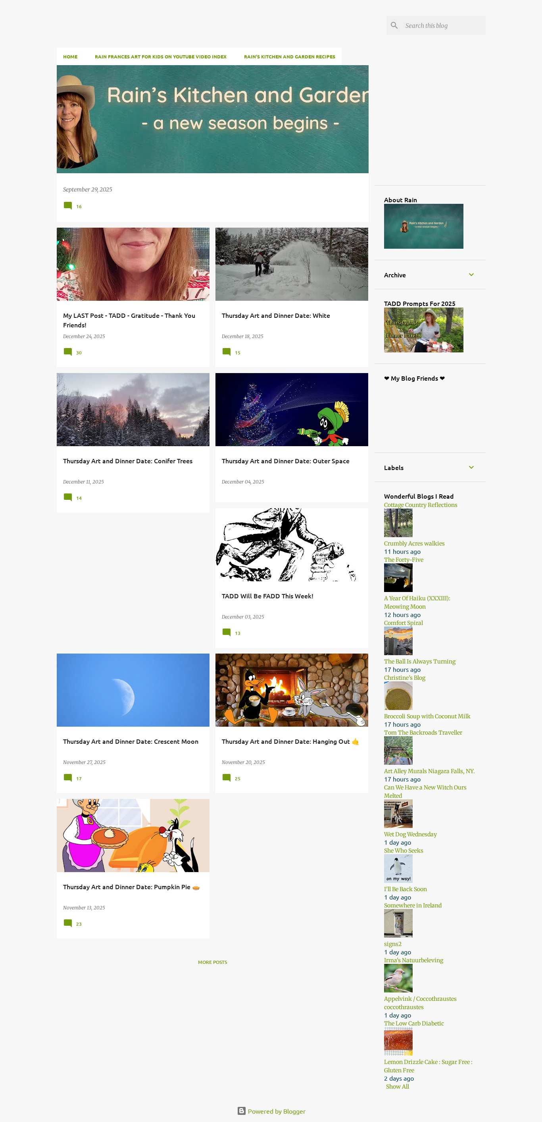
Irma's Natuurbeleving (413, 960)
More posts (212, 962)
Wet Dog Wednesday (410, 834)
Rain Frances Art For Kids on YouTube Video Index (161, 56)
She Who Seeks (403, 850)
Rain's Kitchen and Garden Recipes (289, 56)
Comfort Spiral (403, 623)
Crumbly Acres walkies (414, 543)
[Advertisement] (443, 124)
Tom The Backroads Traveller (423, 732)
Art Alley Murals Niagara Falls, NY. (429, 771)
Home (70, 56)
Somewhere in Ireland (413, 905)
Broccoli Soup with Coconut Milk (427, 716)
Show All (397, 1086)
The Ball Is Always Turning (420, 661)
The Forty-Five (403, 559)
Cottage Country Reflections (420, 505)
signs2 (393, 944)
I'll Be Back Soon (405, 889)
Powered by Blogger (276, 1111)
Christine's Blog (404, 677)
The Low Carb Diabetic (414, 1023)
